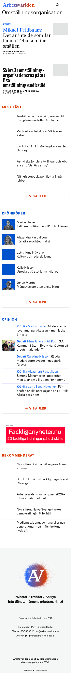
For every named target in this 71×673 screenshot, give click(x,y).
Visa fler (38, 196)
